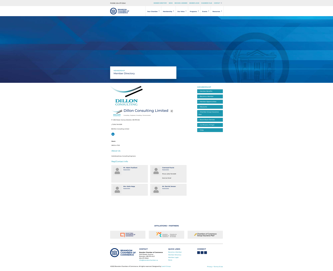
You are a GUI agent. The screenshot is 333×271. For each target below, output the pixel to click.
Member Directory (160, 3)
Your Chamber (152, 11)
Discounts (203, 107)
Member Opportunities (208, 101)
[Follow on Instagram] (205, 252)
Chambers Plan (206, 3)
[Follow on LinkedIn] (202, 252)
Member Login (194, 3)
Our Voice (181, 11)
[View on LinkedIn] (112, 135)
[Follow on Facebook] (198, 252)
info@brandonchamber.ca (148, 260)
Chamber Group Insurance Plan (208, 113)
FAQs (202, 130)
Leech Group (166, 266)
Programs (193, 11)
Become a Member (181, 3)
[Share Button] (172, 111)
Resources (216, 11)
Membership (167, 11)
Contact (217, 3)
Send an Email (166, 178)
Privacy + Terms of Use (215, 266)
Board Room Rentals (207, 119)
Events (204, 11)
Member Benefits (206, 91)
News (171, 3)
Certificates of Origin (207, 125)
